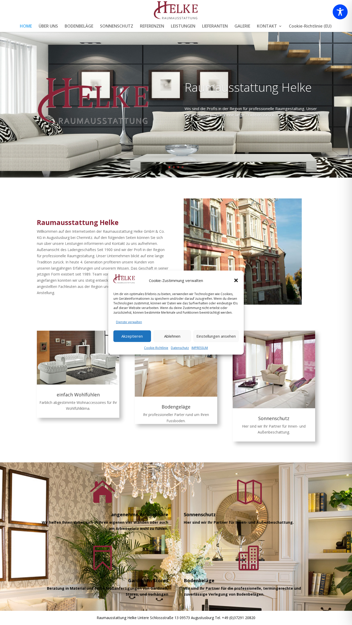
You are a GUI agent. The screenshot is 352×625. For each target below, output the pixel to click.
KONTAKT (267, 26)
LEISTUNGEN (183, 26)
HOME (26, 26)
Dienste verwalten (129, 322)
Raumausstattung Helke (248, 87)
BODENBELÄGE (79, 26)
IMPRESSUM (199, 347)
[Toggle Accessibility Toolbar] (340, 12)
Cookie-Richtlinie (156, 347)
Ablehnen (172, 335)
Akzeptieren (132, 335)
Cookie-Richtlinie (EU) (310, 26)
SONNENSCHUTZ (116, 26)
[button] (236, 280)
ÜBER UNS (48, 26)
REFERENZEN (152, 26)
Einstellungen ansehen (216, 335)
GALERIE (242, 26)
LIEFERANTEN (215, 26)
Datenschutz (180, 347)
